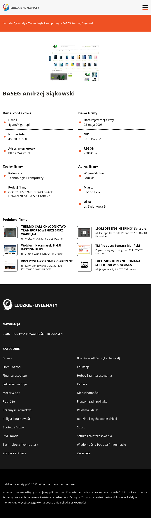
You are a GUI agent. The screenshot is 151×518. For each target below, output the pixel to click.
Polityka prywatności (29, 334)
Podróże (9, 401)
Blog (6, 334)
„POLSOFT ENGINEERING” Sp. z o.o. (121, 229)
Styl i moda (10, 436)
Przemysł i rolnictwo (17, 410)
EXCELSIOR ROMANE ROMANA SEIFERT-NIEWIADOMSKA (118, 263)
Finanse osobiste (15, 376)
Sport (81, 427)
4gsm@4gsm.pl (19, 125)
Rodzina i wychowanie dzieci (97, 419)
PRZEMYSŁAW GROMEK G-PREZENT (47, 261)
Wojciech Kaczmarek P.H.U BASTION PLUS (41, 247)
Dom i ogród (12, 367)
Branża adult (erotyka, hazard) (98, 358)
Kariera (82, 384)
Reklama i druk (87, 410)
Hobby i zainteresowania (94, 376)
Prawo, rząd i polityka (92, 401)
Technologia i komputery (26, 178)
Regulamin (55, 334)
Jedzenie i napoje (15, 384)
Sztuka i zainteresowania (94, 436)
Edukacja (83, 367)
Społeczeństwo (13, 427)
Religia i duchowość (17, 419)
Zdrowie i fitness (14, 453)
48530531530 (17, 139)
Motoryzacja (11, 393)
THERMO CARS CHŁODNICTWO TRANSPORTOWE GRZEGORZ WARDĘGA (43, 230)
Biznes (7, 358)
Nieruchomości (88, 393)
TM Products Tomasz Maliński (117, 246)
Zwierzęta (84, 453)
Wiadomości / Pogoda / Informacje (101, 445)
